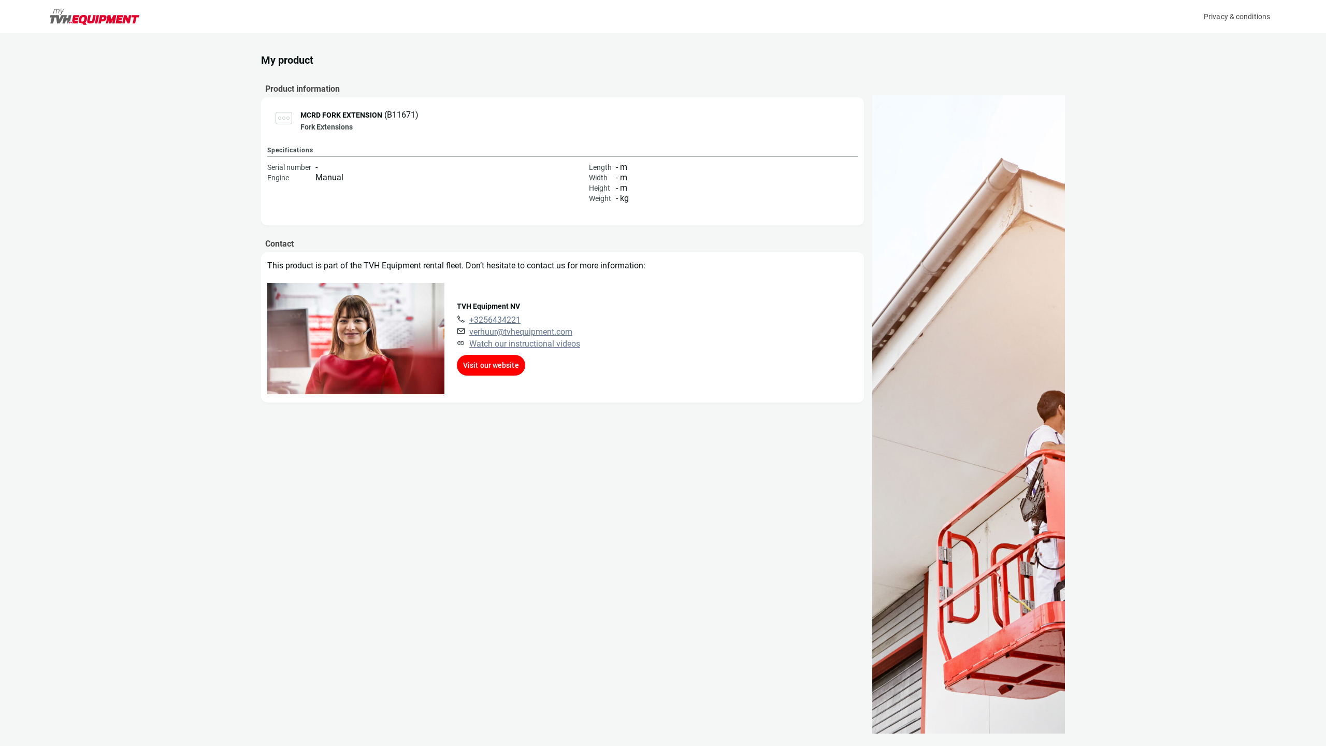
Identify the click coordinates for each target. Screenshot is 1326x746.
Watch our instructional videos (524, 344)
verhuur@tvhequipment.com (520, 332)
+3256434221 (495, 320)
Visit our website (491, 365)
